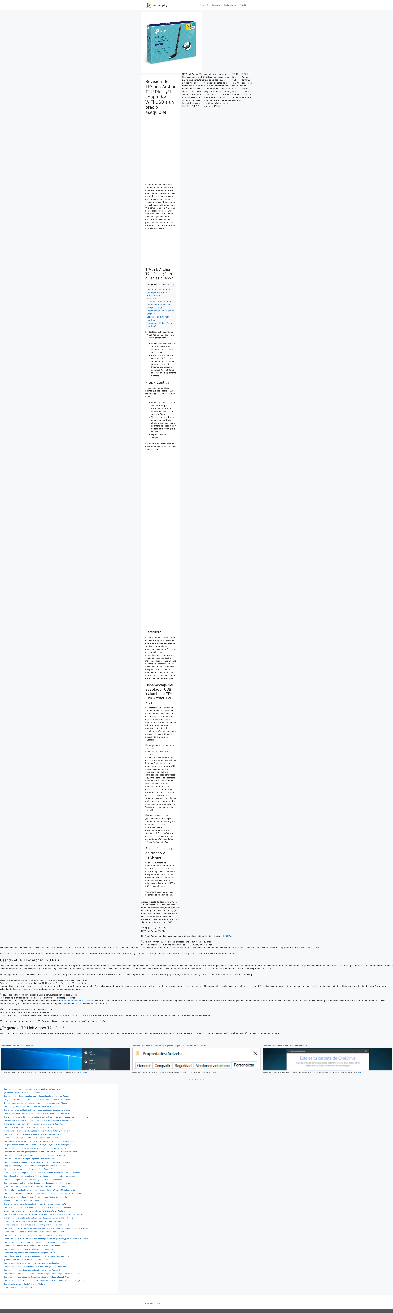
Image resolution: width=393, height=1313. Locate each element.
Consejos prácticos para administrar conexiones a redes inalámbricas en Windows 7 (38, 1120)
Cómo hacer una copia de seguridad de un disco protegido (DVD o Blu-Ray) (35, 1267)
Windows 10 (203, 5)
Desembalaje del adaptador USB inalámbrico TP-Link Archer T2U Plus (159, 304)
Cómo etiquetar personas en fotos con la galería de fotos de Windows (33, 1180)
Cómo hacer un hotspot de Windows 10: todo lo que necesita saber (32, 1246)
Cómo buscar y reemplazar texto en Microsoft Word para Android (31, 1138)
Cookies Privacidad (153, 1303)
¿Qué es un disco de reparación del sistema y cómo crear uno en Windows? (35, 1187)
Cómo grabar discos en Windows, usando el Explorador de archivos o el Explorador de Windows (43, 1214)
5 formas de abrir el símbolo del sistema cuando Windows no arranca (32, 1221)
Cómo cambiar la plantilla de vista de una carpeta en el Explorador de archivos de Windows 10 (38, 1046)
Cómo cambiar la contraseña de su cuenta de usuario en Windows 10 (32, 1134)
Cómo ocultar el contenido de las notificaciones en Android (28, 1249)
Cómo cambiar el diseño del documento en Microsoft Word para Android (34, 1232)
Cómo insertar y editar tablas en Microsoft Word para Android (29, 1253)
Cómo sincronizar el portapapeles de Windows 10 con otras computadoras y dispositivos (40, 1176)
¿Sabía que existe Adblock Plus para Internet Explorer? (26, 1093)
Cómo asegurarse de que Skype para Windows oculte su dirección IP (32, 1263)
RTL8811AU (226, 936)
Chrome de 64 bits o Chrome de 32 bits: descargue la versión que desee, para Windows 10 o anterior (46, 1239)
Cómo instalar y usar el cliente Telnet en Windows (24, 1284)
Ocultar (170, 285)
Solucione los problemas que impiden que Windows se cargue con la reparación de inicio (40, 1152)
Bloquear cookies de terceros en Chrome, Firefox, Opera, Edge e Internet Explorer (37, 1145)
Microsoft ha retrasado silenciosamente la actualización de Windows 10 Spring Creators (40, 1190)
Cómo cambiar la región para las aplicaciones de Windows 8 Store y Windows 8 (37, 1131)
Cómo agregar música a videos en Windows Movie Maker (27, 1106)
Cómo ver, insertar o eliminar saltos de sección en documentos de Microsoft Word (38, 1183)
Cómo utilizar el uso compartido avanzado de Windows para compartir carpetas (37, 1162)
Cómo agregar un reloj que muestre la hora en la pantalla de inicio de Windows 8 (37, 1225)
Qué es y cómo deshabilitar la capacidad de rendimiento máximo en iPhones (35, 1103)
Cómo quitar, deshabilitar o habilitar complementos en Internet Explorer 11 (34, 1155)
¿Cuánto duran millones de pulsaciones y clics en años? (27, 1260)
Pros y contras (153, 295)
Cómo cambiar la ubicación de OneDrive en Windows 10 (154, 1046)
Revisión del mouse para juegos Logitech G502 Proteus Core (29, 1159)
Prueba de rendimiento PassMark (77, 1001)
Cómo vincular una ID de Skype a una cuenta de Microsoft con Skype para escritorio (38, 1256)
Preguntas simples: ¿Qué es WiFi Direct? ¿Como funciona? (28, 1169)
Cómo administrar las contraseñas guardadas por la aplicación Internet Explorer (36, 1096)
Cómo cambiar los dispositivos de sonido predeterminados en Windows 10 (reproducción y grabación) (46, 1228)
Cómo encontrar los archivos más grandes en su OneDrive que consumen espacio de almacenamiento (46, 1117)
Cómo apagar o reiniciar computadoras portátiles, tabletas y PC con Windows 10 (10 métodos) (43, 1194)
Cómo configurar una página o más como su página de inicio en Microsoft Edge (36, 1277)
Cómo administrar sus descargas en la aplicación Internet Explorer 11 (32, 1270)
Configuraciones (230, 5)
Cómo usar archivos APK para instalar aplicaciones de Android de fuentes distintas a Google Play (44, 1281)
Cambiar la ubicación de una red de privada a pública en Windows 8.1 (33, 1089)
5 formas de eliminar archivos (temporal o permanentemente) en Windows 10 (36, 1211)
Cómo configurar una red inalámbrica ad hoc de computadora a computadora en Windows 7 (42, 1274)
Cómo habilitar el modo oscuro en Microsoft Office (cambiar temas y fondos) (35, 1148)
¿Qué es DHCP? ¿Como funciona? (18, 1287)
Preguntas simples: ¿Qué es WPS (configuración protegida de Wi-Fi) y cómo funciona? (39, 1100)
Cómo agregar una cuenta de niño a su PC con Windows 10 (28, 1127)
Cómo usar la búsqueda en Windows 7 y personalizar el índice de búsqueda (35, 1197)
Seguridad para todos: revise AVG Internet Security (25, 1200)
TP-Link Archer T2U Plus (308, 947)
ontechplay (160, 5)
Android (243, 5)
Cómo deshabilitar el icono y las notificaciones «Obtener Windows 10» (33, 1235)
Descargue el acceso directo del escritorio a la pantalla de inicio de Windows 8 (36, 1113)
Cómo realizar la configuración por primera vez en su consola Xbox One (33, 1124)
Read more (81, 1072)
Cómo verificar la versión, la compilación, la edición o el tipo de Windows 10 (35, 1204)
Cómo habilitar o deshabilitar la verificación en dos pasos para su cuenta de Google (38, 1218)
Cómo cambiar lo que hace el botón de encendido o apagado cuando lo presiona (37, 1207)
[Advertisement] (160, 149)
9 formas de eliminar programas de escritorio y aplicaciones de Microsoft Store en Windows (42, 1173)
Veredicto (151, 298)
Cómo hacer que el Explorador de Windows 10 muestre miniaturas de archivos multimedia (41, 1242)
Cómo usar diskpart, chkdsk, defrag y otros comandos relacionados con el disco (37, 1110)
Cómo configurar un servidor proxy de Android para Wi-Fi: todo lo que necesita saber (39, 1141)
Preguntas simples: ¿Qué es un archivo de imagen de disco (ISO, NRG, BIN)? (35, 1166)
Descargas (216, 5)
